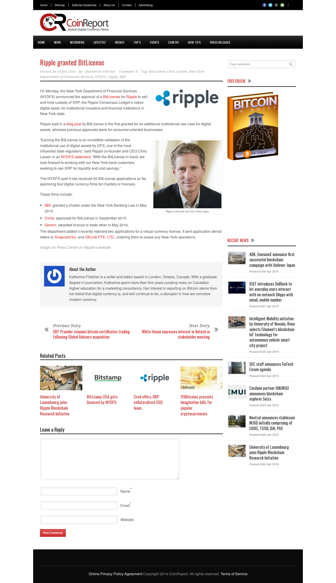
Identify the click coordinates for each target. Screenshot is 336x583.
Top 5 (137, 42)
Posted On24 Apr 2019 (264, 376)
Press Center (67, 247)
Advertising (146, 5)
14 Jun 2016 (66, 72)
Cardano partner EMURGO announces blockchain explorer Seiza (269, 393)
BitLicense (157, 72)
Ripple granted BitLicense (72, 62)
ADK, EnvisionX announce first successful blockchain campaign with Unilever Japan (272, 259)
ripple (112, 77)
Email (125, 505)
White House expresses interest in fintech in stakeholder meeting (176, 334)
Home (44, 5)
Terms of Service (234, 573)
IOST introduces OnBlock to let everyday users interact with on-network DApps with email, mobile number (271, 292)
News (57, 42)
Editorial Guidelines (84, 5)
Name (125, 491)
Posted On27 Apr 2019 (264, 306)
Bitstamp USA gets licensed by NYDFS (102, 399)
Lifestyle (99, 42)
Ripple (131, 96)
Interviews (77, 42)
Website (127, 519)
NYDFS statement (76, 156)
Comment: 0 (128, 72)
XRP (122, 77)
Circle (49, 218)
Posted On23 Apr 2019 (264, 405)
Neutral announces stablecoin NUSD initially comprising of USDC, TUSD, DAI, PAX (272, 423)
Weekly (119, 42)
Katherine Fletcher (100, 72)
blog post (73, 123)
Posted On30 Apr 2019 (264, 271)
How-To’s (194, 42)
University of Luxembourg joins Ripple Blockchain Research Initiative (54, 405)
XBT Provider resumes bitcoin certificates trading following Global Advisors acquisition (91, 334)
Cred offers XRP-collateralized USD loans (148, 402)
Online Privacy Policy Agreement (115, 573)
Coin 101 (173, 42)
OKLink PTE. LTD (99, 237)
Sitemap (60, 5)
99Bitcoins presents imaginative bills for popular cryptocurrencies (197, 405)
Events (154, 42)
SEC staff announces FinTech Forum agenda (271, 366)
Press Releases (220, 42)
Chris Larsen (177, 72)
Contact (127, 5)
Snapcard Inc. (66, 237)
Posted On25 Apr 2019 (264, 352)
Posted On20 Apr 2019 (264, 435)
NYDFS (100, 77)
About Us (109, 5)
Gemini (50, 224)
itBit (48, 205)
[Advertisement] (213, 23)
